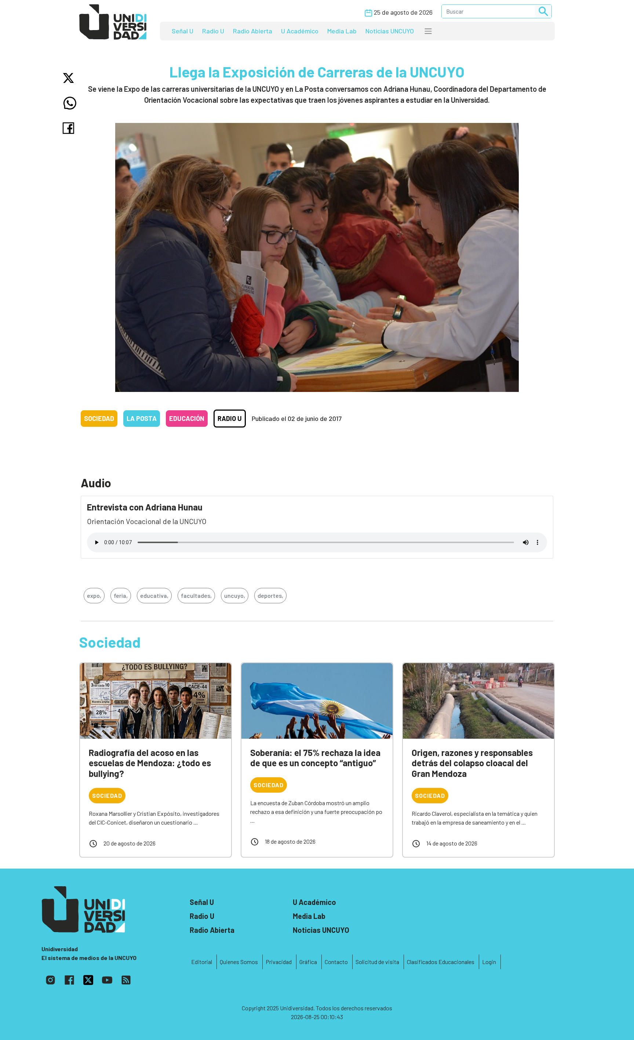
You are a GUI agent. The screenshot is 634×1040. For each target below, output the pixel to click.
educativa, (154, 595)
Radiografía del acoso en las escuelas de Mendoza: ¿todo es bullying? (150, 763)
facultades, (196, 595)
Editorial (201, 961)
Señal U (182, 31)
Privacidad (279, 961)
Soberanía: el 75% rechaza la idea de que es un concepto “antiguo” (315, 757)
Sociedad (99, 418)
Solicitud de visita (377, 961)
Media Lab (342, 31)
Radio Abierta (252, 31)
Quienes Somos (239, 961)
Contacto (336, 961)
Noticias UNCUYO (389, 31)
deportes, (270, 595)
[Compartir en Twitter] (69, 78)
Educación (186, 418)
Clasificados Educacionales (440, 961)
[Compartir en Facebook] (69, 128)
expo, (94, 595)
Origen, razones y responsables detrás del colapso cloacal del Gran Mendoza (472, 763)
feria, (121, 595)
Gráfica (308, 961)
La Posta (142, 418)
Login (489, 961)
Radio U (213, 31)
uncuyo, (234, 595)
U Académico (299, 31)
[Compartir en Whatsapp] (69, 103)
